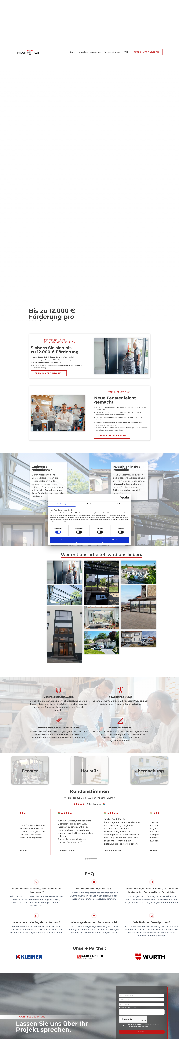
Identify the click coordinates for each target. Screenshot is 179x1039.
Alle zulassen (116, 540)
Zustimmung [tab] (61, 504)
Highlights (82, 52)
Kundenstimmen (112, 52)
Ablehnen (63, 540)
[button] (22, 858)
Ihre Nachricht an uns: (127, 1008)
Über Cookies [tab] (117, 504)
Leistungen (95, 52)
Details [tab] (89, 504)
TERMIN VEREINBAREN (146, 52)
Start (71, 52)
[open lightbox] (64, 570)
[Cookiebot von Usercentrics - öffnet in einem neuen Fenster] (121, 497)
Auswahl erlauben (89, 540)
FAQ (126, 52)
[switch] (79, 532)
